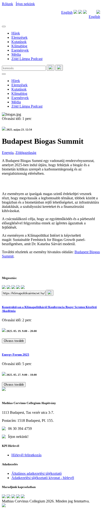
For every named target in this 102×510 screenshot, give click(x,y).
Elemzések (19, 37)
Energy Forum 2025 (15, 354)
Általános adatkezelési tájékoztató (36, 473)
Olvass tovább (14, 341)
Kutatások (19, 42)
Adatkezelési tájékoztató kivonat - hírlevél (42, 478)
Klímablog (19, 46)
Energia (8, 153)
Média (16, 54)
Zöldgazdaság (25, 153)
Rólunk (7, 4)
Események (20, 50)
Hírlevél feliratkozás (26, 455)
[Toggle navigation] (4, 26)
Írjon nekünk (25, 4)
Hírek (15, 33)
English (67, 12)
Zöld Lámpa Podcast (26, 59)
